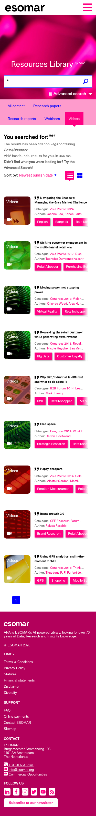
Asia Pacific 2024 (62, 209)
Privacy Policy (14, 668)
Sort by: (11, 175)
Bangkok (61, 222)
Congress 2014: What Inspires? (71, 431)
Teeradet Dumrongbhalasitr (64, 259)
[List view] (69, 175)
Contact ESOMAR (17, 723)
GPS (40, 580)
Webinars (52, 119)
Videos (74, 119)
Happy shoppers (51, 469)
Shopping (58, 580)
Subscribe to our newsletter (31, 803)
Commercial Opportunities (27, 774)
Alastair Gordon (58, 481)
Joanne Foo (55, 214)
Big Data (43, 356)
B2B (40, 401)
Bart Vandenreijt (80, 348)
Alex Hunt (75, 304)
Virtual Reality (47, 311)
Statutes (10, 674)
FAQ (7, 710)
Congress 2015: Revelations (69, 344)
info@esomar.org (21, 770)
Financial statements (19, 680)
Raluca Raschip (56, 526)
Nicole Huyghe (57, 348)
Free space (48, 424)
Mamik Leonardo (81, 481)
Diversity (10, 693)
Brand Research (48, 533)
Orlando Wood (57, 304)
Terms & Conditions (18, 662)
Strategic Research (51, 444)
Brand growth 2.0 (52, 514)
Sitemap (10, 729)
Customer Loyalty (69, 356)
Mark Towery (54, 393)
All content (16, 106)
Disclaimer (11, 686)
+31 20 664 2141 (21, 765)
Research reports (22, 119)
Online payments (16, 716)
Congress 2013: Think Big (68, 568)
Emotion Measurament (53, 489)
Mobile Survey (83, 580)
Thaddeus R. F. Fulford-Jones (66, 573)
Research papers (47, 106)
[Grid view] (79, 175)
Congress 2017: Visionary (68, 299)
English (42, 222)
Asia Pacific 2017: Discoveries (71, 254)
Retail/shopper (47, 266)
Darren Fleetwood (58, 436)
